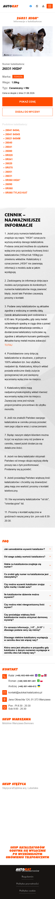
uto (10, 6)
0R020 (9, 155)
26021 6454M (12, 138)
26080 (8, 151)
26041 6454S (12, 134)
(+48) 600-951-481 (27, 681)
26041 (8, 147)
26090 (8, 184)
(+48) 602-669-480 (24, 675)
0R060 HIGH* (12, 180)
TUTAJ (8, 345)
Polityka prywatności (27, 883)
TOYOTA (18, 76)
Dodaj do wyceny (27, 112)
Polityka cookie (27, 890)
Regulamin (27, 876)
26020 (8, 163)
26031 (8, 176)
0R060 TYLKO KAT (16, 192)
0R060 (9, 188)
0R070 (9, 167)
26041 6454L (12, 130)
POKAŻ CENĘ (27, 101)
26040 (8, 142)
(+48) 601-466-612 (27, 686)
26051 (8, 172)
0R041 (9, 159)
